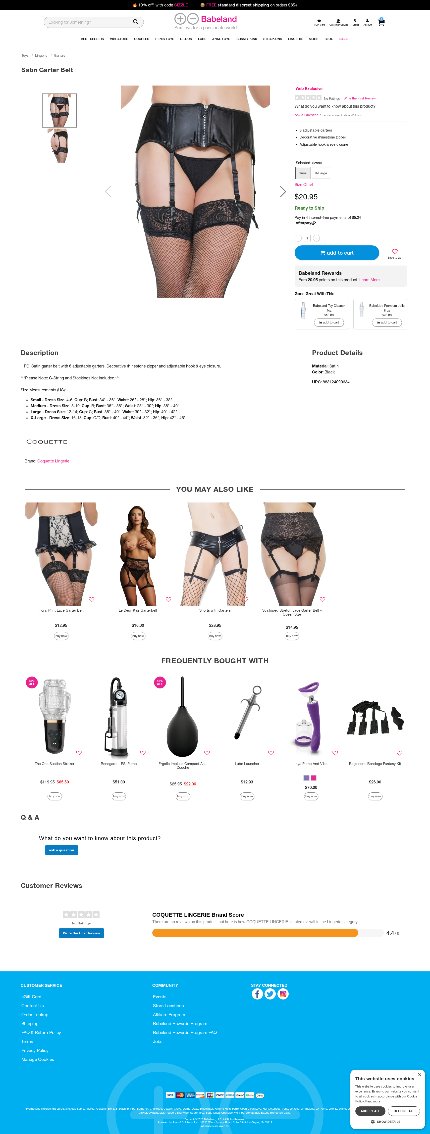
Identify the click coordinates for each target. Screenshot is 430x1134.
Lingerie (41, 55)
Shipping (30, 1023)
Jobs (157, 1041)
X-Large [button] (321, 173)
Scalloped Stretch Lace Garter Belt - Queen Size (292, 612)
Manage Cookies (37, 1059)
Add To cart (340, 253)
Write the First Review (360, 98)
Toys (25, 55)
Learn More (369, 279)
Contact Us (32, 1005)
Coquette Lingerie (53, 460)
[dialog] (387, 1099)
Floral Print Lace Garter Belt (61, 610)
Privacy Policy (35, 1050)
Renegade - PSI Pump (119, 764)
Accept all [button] (370, 1111)
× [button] (419, 1075)
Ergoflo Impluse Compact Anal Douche (183, 766)
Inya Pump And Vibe (311, 764)
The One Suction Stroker (54, 764)
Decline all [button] (404, 1111)
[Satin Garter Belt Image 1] (195, 192)
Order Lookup (34, 1014)
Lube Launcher (247, 764)
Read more (372, 1101)
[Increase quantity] (316, 238)
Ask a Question (307, 115)
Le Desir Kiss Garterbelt (138, 610)
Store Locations (168, 1005)
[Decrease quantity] (298, 238)
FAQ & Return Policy (41, 1032)
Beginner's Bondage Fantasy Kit (375, 764)
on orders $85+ (249, 4)
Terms (27, 1041)
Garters (59, 55)
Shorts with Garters (215, 610)
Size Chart (304, 184)
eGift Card (31, 996)
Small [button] (303, 173)
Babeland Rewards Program (180, 1023)
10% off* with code (160, 4)
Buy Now (61, 636)
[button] (283, 191)
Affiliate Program (169, 1014)
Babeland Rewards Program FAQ (185, 1032)
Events (159, 996)
